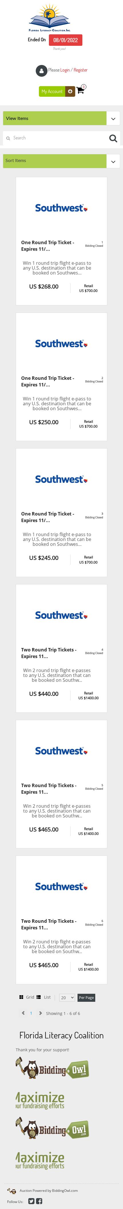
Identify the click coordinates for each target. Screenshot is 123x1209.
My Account (53, 91)
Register (81, 70)
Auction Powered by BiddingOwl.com (49, 1190)
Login (65, 70)
